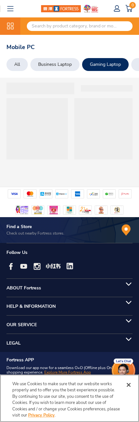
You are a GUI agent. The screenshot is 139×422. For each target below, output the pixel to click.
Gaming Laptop (105, 64)
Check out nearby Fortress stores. (35, 233)
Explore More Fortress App (67, 372)
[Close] (129, 385)
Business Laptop (55, 64)
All (17, 64)
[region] (69, 398)
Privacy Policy (41, 415)
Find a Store (19, 227)
